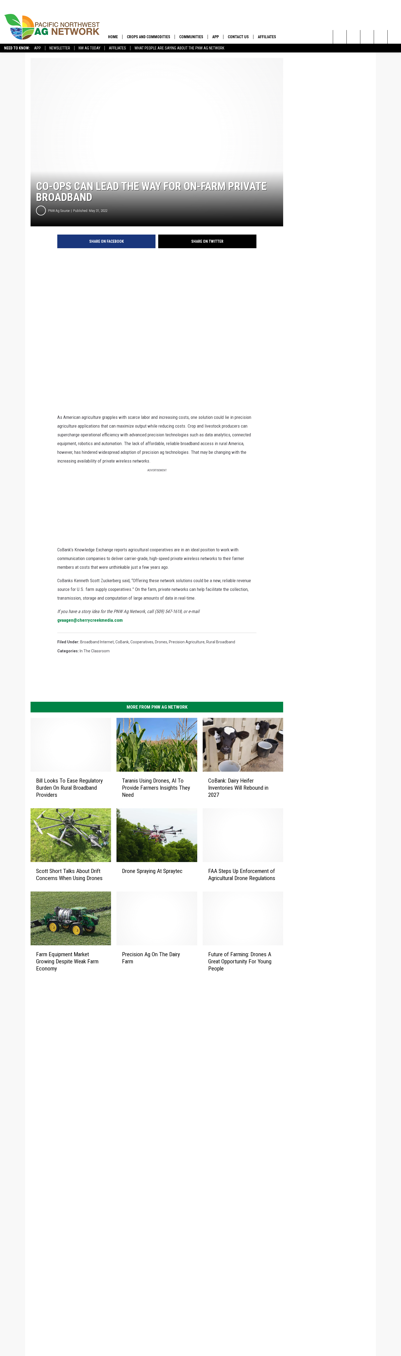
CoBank (122, 642)
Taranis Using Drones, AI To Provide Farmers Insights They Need (156, 787)
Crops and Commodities (148, 37)
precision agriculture (187, 642)
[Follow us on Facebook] (367, 37)
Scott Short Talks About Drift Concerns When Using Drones (69, 874)
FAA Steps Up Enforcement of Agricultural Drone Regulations (241, 874)
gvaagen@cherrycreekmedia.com (90, 620)
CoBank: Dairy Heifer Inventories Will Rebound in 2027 (238, 787)
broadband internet (97, 642)
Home (113, 37)
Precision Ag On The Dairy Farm (151, 957)
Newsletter (59, 48)
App (37, 48)
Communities (191, 37)
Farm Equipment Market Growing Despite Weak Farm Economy (67, 961)
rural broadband (220, 642)
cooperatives (141, 642)
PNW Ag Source (59, 211)
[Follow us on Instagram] (380, 37)
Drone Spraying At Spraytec (152, 871)
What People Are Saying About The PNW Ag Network (179, 48)
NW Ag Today (89, 48)
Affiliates (117, 48)
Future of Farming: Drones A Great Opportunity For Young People (239, 961)
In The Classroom (95, 651)
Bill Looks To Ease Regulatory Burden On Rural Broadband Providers (69, 787)
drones (161, 642)
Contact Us (238, 37)
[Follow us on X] (394, 37)
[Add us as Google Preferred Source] (353, 37)
